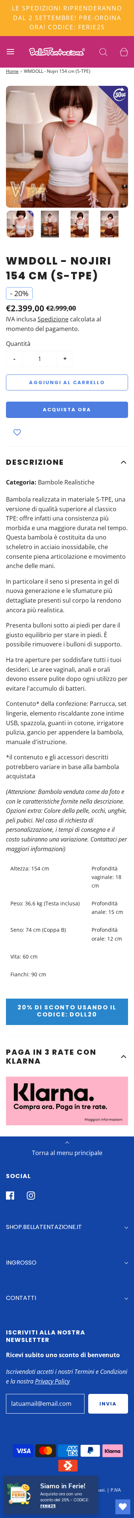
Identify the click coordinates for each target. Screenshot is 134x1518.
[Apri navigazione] (10, 52)
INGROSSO (21, 1262)
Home (12, 71)
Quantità (18, 344)
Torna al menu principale (67, 1153)
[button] (67, 462)
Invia (108, 1403)
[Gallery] (67, 163)
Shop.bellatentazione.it (44, 1227)
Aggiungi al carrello (67, 382)
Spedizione (53, 319)
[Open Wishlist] (122, 1506)
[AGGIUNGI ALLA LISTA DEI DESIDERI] (17, 432)
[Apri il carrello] (124, 52)
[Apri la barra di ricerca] (103, 52)
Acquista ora (67, 409)
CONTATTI (21, 1298)
